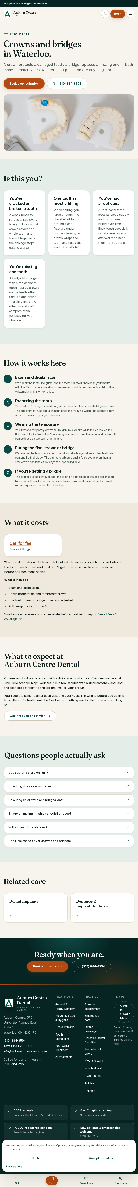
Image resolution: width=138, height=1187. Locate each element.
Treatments (20, 33)
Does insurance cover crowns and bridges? (39, 841)
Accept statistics (101, 1158)
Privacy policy (14, 1166)
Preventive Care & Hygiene (65, 1018)
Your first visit (93, 1068)
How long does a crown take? (29, 786)
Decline (37, 1158)
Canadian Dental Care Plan (95, 1040)
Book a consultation (24, 83)
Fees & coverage (91, 1029)
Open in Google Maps (125, 1012)
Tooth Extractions (62, 1037)
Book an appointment (92, 1007)
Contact (90, 1091)
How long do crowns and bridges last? (36, 800)
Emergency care (92, 1018)
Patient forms (93, 1075)
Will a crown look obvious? (27, 827)
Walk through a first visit (27, 716)
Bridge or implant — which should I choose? (39, 813)
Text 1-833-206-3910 (18, 1046)
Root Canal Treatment (62, 1048)
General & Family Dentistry (65, 1007)
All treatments (63, 1057)
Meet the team (94, 1060)
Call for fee (20, 543)
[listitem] (36, 1112)
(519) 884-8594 (69, 83)
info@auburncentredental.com (25, 1051)
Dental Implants (65, 1027)
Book (117, 13)
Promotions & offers (93, 1051)
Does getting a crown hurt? (28, 772)
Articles (89, 1083)
